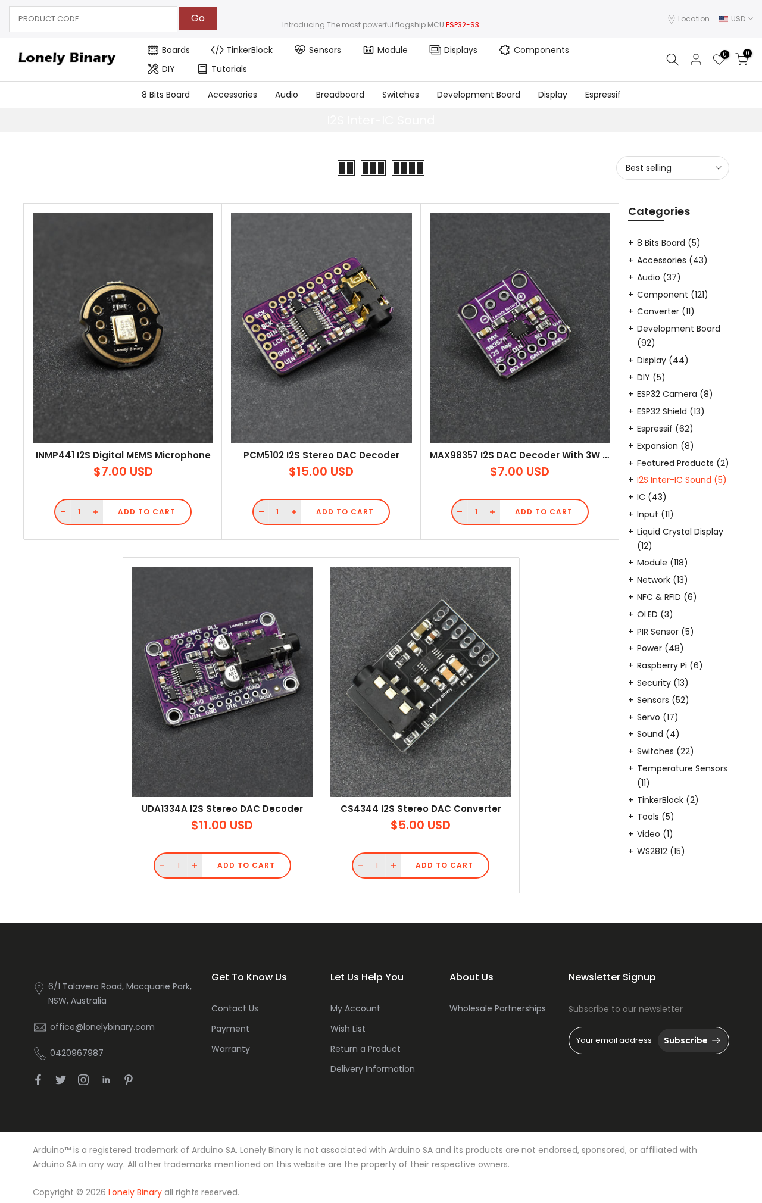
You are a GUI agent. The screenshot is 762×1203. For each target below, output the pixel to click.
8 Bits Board (166, 95)
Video (655, 834)
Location (694, 19)
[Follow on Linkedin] (106, 1080)
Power (660, 648)
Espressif (603, 95)
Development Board (478, 95)
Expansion (665, 446)
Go (198, 18)
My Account (355, 1008)
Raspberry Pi (670, 665)
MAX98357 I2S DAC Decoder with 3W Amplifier (537, 455)
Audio (286, 95)
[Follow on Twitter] (60, 1080)
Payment (230, 1029)
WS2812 (661, 851)
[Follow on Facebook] (38, 1080)
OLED (655, 614)
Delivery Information (372, 1069)
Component (672, 295)
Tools (655, 817)
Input (655, 514)
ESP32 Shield (671, 411)
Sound (658, 734)
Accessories (232, 95)
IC (652, 497)
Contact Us (234, 1008)
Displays (460, 50)
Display (552, 95)
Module (392, 50)
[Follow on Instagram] (83, 1080)
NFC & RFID (667, 597)
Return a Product (365, 1049)
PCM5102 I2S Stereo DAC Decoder (321, 455)
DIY (168, 69)
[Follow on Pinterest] (128, 1080)
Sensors (325, 50)
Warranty (230, 1049)
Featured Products (683, 463)
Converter (666, 311)
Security (663, 683)
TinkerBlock (249, 50)
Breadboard (340, 95)
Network (662, 580)
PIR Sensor (665, 632)
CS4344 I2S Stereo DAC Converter (421, 808)
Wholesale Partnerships (497, 1008)
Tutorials (229, 69)
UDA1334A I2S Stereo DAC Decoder (222, 808)
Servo (658, 717)
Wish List (348, 1029)
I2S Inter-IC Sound (682, 480)
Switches (400, 95)
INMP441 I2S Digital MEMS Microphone (123, 455)
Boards (176, 50)
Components (541, 50)
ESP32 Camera (675, 394)
